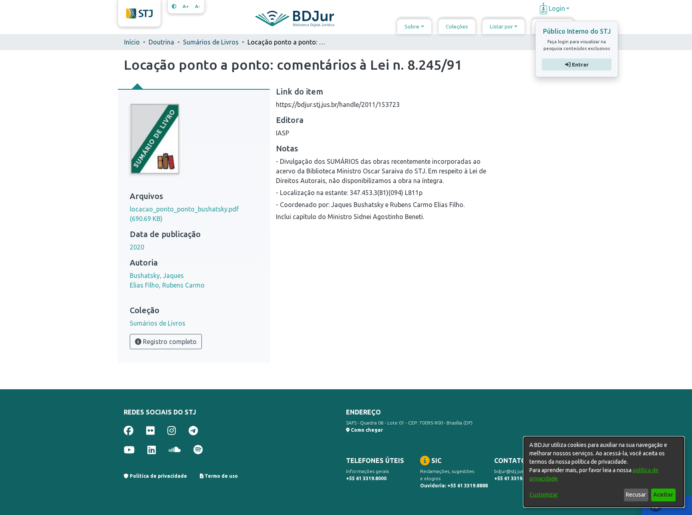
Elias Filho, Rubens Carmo (167, 285)
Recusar (636, 494)
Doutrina (161, 42)
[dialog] (604, 472)
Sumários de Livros (211, 42)
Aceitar (663, 494)
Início (132, 42)
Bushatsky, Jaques (157, 275)
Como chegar (366, 430)
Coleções (457, 26)
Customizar (543, 494)
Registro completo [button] (169, 341)
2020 (137, 247)
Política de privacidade (158, 476)
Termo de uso (220, 476)
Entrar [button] (579, 64)
